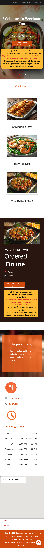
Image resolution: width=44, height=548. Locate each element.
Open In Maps (14, 398)
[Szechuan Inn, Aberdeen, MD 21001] (22, 497)
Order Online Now (15, 285)
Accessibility (22, 545)
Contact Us (37, 2)
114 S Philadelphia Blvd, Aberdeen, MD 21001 (22, 536)
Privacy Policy (23, 542)
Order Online (25, 2)
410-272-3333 (13, 404)
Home (15, 2)
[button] (19, 74)
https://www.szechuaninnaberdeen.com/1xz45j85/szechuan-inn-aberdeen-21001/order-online (21, 302)
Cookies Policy (34, 542)
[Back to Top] (38, 542)
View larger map (5, 526)
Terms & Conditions (10, 542)
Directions (3, 520)
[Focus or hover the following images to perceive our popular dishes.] (22, 110)
